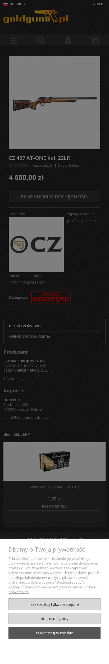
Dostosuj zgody (54, 618)
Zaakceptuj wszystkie (54, 632)
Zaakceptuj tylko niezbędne (54, 604)
